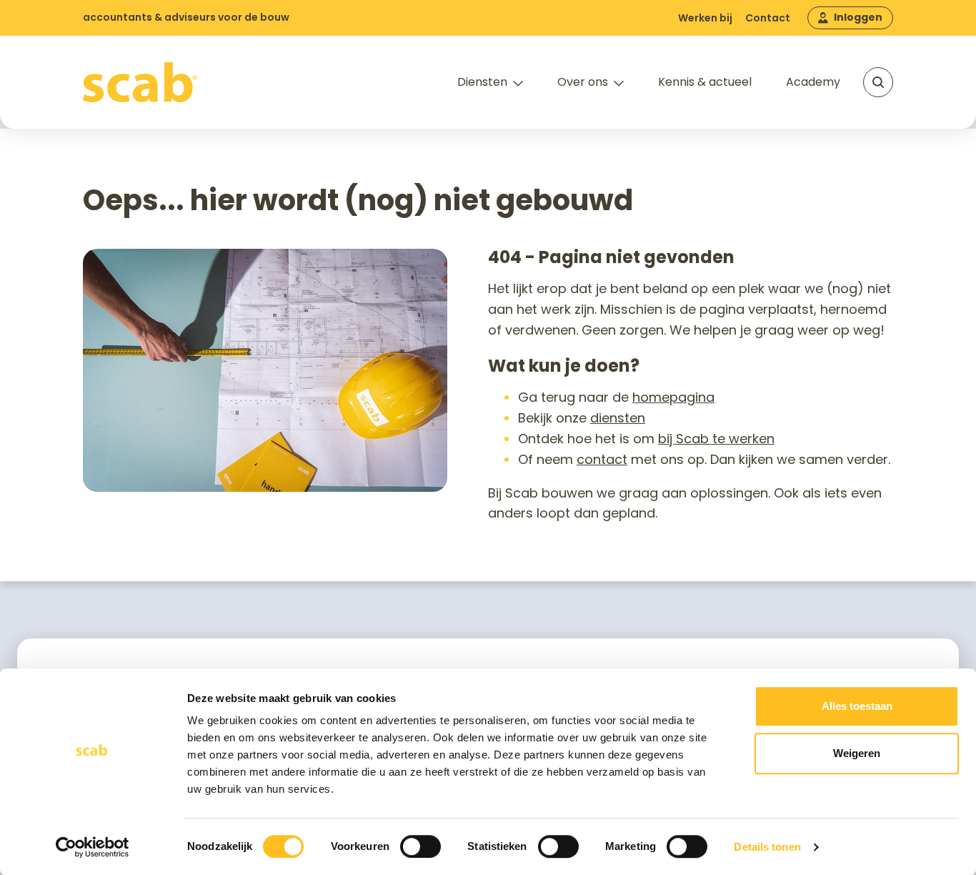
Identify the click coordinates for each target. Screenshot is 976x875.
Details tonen (767, 847)
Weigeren (856, 753)
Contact (767, 18)
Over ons (582, 82)
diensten (617, 418)
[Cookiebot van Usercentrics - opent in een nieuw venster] (92, 847)
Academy (813, 82)
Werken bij (705, 18)
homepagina (673, 397)
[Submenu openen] (518, 84)
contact (602, 459)
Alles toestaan (857, 706)
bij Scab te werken (716, 439)
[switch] (420, 846)
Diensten (482, 82)
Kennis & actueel (705, 82)
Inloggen (858, 17)
